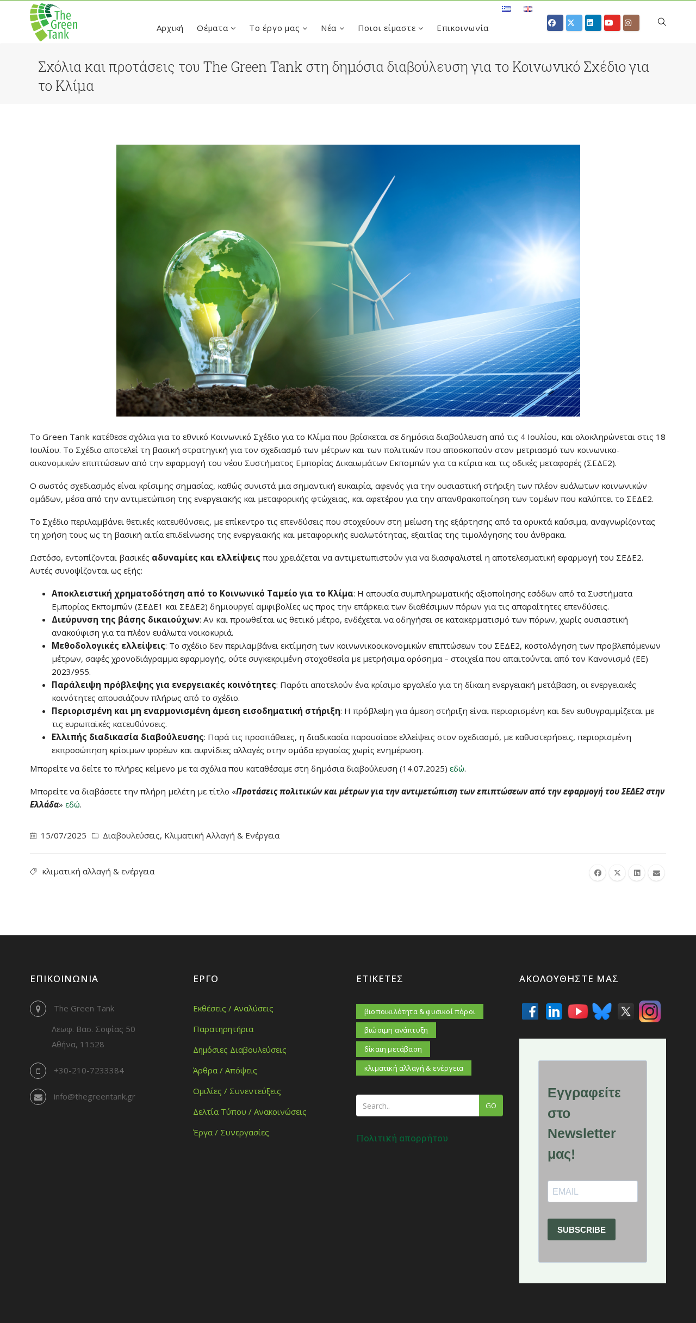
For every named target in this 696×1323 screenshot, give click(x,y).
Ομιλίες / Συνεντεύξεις (237, 1090)
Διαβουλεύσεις (131, 835)
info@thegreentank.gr (94, 1096)
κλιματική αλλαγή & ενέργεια (98, 871)
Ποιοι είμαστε (388, 27)
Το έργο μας (275, 27)
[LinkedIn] (554, 1011)
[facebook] (597, 873)
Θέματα (214, 27)
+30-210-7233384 (89, 1070)
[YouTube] (578, 1011)
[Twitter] (626, 1011)
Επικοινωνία (463, 27)
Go (491, 1105)
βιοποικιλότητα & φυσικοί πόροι (419, 1011)
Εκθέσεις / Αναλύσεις (233, 1008)
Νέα (330, 27)
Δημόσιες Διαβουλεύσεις (240, 1049)
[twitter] (617, 873)
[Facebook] (530, 1011)
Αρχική (170, 27)
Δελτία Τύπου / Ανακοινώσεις (250, 1111)
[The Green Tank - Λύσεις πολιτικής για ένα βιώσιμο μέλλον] (53, 22)
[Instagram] (650, 1011)
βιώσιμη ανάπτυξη (396, 1030)
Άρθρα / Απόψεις (225, 1070)
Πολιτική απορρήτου (402, 1138)
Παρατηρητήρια (223, 1028)
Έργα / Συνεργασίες (231, 1132)
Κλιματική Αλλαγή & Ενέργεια (221, 835)
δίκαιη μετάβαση (393, 1049)
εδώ (457, 768)
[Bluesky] (602, 1011)
